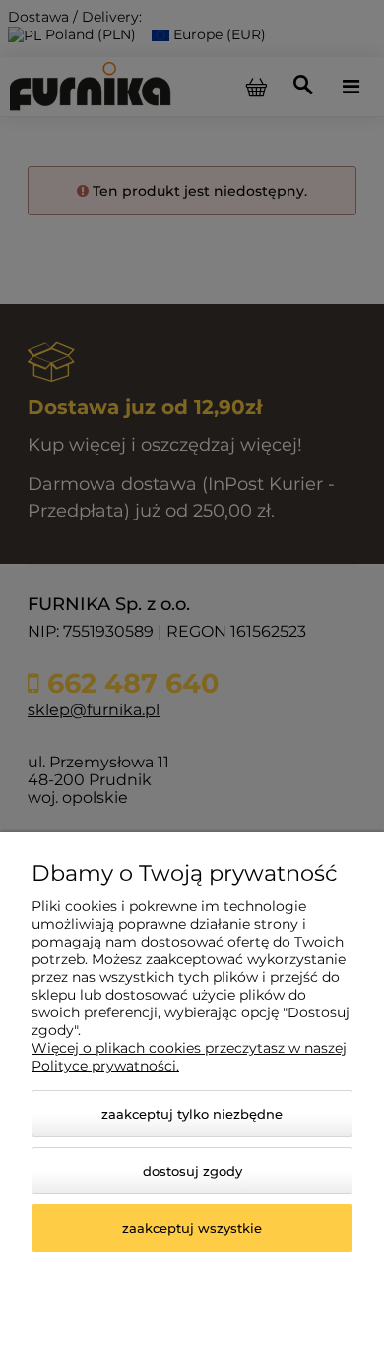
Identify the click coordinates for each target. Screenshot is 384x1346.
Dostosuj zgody (192, 1171)
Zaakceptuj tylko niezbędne (192, 1114)
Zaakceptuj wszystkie (192, 1228)
